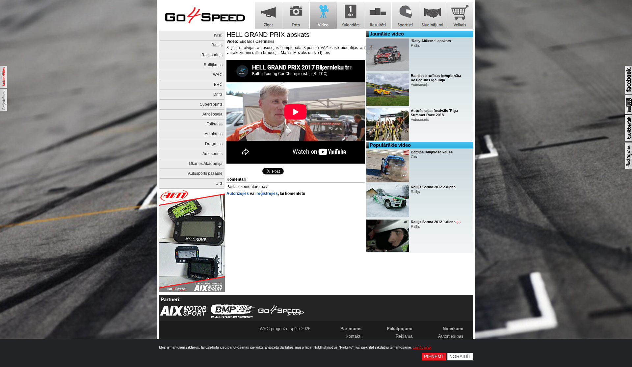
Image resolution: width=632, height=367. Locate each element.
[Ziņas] (268, 15)
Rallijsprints (212, 55)
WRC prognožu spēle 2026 (285, 328)
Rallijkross (213, 65)
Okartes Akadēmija (206, 163)
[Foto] (295, 15)
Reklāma (404, 336)
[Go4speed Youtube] (628, 113)
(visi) (218, 35)
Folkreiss (214, 124)
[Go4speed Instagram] (628, 168)
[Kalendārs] (350, 15)
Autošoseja (212, 114)
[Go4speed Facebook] (628, 93)
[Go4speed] (205, 15)
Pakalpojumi (399, 328)
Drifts (218, 94)
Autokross (214, 134)
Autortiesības (450, 336)
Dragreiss (214, 144)
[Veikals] (459, 15)
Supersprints (211, 104)
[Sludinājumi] (432, 15)
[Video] (323, 15)
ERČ (218, 84)
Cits (219, 183)
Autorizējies (237, 193)
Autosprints (212, 153)
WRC (218, 74)
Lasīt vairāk (422, 347)
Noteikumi (453, 328)
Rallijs (217, 45)
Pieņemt (434, 356)
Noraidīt (460, 356)
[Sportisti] (405, 15)
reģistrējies (267, 193)
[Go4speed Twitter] (628, 140)
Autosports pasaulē (205, 173)
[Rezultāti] (377, 15)
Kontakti (353, 336)
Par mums (350, 328)
